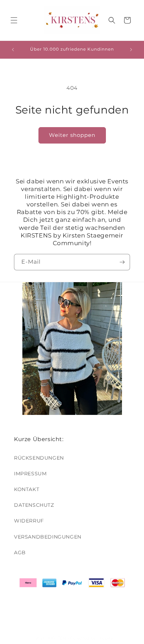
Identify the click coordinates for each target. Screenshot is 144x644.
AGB (20, 552)
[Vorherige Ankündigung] (13, 49)
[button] (14, 20)
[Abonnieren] (122, 262)
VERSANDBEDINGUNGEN (47, 537)
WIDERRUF (29, 521)
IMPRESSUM (30, 473)
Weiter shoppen (72, 135)
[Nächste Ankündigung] (131, 49)
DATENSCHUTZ (34, 505)
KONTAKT (26, 489)
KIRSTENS (58, 638)
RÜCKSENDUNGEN (39, 458)
